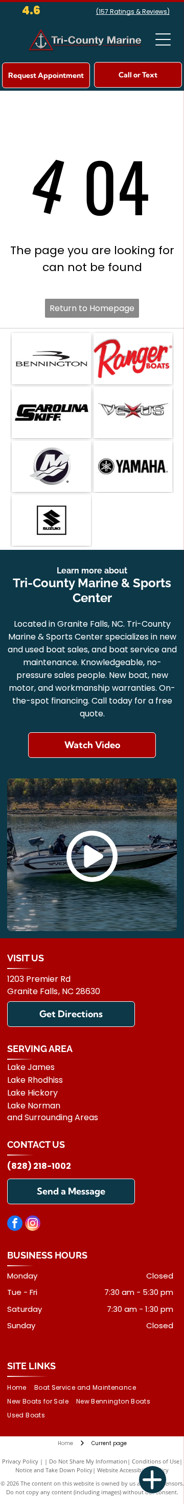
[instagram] (32, 1224)
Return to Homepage (92, 308)
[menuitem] (20, 1388)
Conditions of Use (155, 1461)
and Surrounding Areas (52, 1117)
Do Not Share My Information (88, 1461)
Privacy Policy (20, 1461)
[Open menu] (163, 39)
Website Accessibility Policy (133, 1470)
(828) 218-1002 (39, 1166)
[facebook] (14, 1224)
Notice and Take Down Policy (54, 1470)
